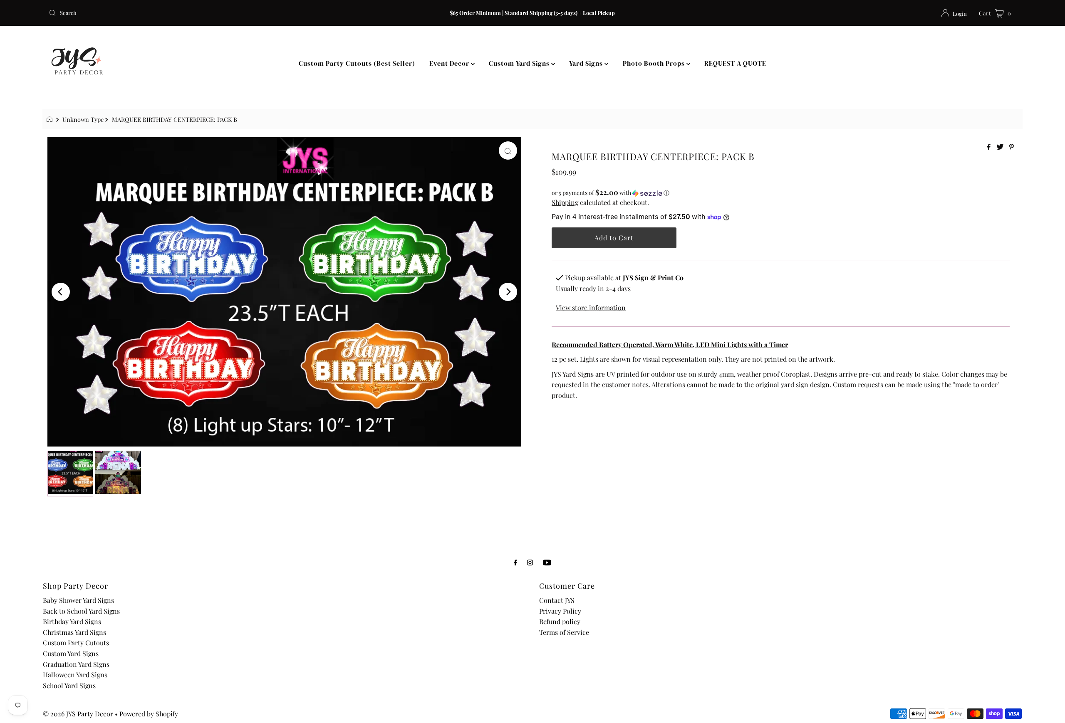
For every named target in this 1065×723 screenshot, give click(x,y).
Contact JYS (557, 600)
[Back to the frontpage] (50, 119)
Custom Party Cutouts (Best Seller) (357, 63)
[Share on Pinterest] (1011, 147)
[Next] (508, 292)
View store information (591, 307)
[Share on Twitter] (1000, 147)
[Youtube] (547, 562)
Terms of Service (564, 632)
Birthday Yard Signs (72, 621)
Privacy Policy (560, 611)
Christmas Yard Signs (74, 632)
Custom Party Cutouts (76, 642)
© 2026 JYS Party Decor (78, 713)
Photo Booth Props (654, 63)
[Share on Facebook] (989, 147)
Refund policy (559, 621)
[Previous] (61, 292)
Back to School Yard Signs (81, 611)
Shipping (565, 202)
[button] (781, 192)
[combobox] (205, 13)
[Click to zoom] (508, 150)
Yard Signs (586, 63)
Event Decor (450, 63)
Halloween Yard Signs (75, 674)
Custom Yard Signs (520, 63)
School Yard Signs (69, 685)
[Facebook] (515, 562)
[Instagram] (530, 562)
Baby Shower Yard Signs (78, 600)
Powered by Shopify (148, 713)
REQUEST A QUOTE (735, 63)
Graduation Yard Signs (76, 664)
